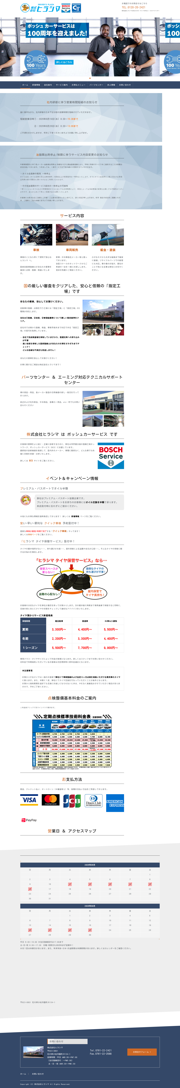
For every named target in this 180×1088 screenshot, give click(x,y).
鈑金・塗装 (108, 249)
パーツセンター (96, 85)
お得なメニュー (78, 85)
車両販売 (72, 249)
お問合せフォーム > (142, 1052)
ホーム (25, 85)
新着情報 (36, 85)
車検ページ (33, 534)
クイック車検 (52, 523)
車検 (36, 249)
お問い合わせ (125, 85)
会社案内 (48, 85)
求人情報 (111, 85)
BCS (31, 460)
